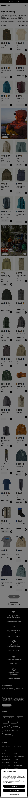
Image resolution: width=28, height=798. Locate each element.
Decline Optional (14, 790)
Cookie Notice (17, 781)
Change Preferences (14, 794)
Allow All (14, 786)
